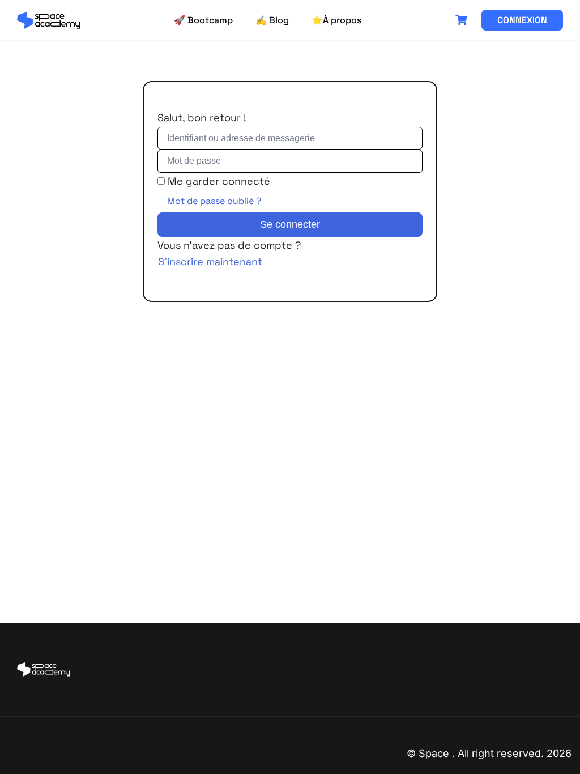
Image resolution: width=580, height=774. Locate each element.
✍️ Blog (272, 20)
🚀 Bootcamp (203, 20)
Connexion (522, 20)
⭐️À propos (336, 20)
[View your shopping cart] (462, 20)
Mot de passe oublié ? (214, 201)
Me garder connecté (219, 181)
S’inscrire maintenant (210, 261)
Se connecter (290, 224)
